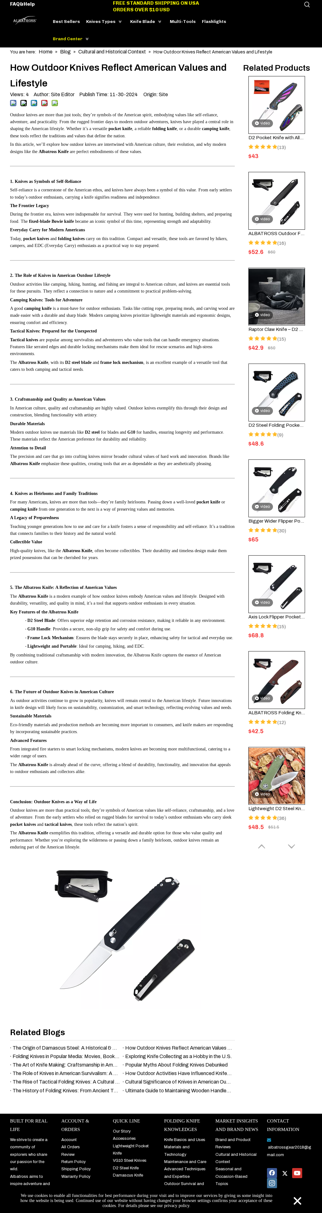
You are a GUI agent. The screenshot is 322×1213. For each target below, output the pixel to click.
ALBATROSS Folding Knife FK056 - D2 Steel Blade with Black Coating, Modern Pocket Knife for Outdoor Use (276, 712)
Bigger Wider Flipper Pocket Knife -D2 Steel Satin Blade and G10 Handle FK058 (276, 521)
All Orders (70, 1147)
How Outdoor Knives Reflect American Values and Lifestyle (179, 1048)
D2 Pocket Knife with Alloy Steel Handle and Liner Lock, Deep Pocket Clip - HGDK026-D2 (276, 137)
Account (69, 1140)
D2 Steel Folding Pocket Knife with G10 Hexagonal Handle (276, 425)
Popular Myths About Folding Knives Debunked (176, 1065)
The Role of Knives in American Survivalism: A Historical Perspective (66, 1073)
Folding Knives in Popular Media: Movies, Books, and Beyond (66, 1056)
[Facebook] (272, 1173)
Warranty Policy (76, 1176)
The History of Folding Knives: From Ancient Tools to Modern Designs (66, 1090)
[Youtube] (297, 1173)
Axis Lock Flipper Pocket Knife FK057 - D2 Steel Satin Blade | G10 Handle (276, 616)
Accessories (124, 1138)
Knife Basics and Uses (184, 1140)
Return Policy (73, 1162)
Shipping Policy (76, 1169)
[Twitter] (285, 1173)
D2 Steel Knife (126, 1168)
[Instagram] (272, 1183)
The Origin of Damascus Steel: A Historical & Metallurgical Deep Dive (66, 1048)
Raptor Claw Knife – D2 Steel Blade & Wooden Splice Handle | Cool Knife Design (276, 329)
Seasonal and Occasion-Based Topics (231, 1176)
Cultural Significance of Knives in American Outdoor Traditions (179, 1081)
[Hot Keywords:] (307, 4)
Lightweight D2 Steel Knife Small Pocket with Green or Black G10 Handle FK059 (276, 808)
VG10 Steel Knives (130, 1160)
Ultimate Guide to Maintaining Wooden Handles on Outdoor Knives (179, 1090)
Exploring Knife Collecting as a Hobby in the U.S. (178, 1056)
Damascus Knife (128, 1175)
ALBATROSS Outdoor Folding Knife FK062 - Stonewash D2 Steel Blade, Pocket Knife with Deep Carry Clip (276, 233)
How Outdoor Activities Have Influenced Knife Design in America (179, 1073)
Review (68, 1154)
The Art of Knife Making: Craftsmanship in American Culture (66, 1065)
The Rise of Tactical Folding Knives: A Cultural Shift (66, 1081)
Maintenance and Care (185, 1162)
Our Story (122, 1131)
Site (163, 94)
